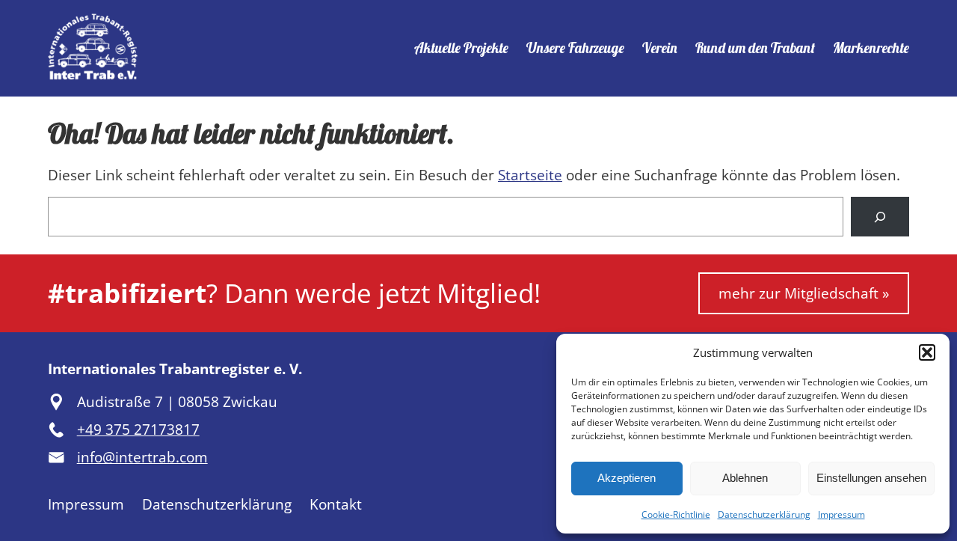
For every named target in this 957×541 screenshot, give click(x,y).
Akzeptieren (626, 477)
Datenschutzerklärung (764, 514)
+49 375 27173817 (138, 429)
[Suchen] (880, 216)
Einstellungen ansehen (871, 477)
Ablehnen (745, 477)
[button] (927, 352)
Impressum (841, 514)
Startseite (530, 175)
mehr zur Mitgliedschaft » (803, 293)
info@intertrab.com (142, 457)
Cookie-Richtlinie (675, 514)
